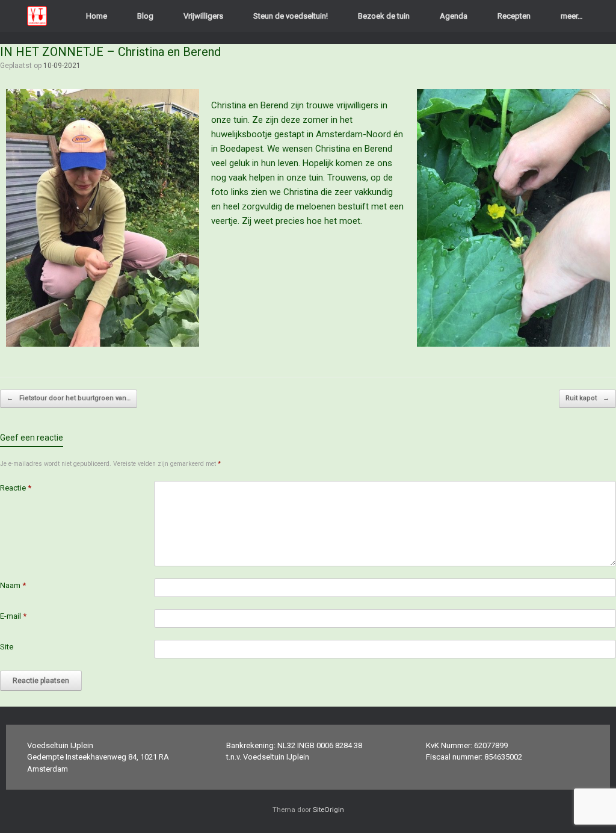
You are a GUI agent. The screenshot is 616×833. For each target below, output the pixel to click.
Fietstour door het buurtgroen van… (69, 398)
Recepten (514, 15)
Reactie (15, 487)
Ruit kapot (587, 398)
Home (96, 15)
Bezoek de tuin (384, 15)
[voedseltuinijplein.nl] (37, 16)
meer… (572, 15)
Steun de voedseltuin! (290, 15)
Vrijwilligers (203, 15)
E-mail (13, 616)
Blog (145, 15)
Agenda (453, 15)
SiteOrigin (328, 809)
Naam (13, 585)
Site (6, 646)
